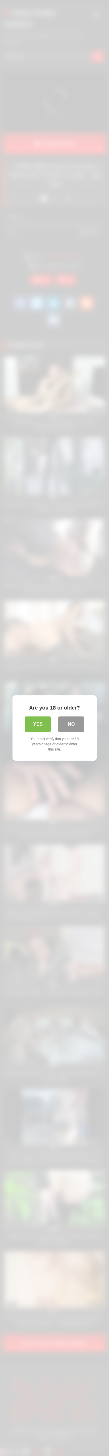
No (71, 724)
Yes (38, 724)
